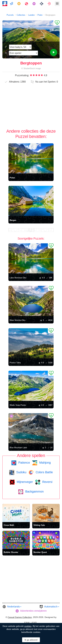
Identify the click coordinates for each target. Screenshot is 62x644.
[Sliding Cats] (46, 513)
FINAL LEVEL (30, 622)
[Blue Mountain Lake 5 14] (31, 428)
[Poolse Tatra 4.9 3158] (31, 343)
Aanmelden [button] (49, 3)
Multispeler (12, 3)
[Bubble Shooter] (16, 540)
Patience (23, 462)
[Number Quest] (46, 540)
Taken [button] (19, 3)
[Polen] (31, 158)
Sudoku (20, 472)
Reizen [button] (27, 3)
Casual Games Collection (20, 617)
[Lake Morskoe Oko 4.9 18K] (31, 258)
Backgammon (34, 491)
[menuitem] (12, 3)
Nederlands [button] (13, 606)
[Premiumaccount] (34, 3)
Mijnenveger (24, 481)
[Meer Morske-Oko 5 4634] (31, 301)
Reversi (46, 481)
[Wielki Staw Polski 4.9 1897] (31, 386)
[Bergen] (31, 201)
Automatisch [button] (50, 606)
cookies (27, 626)
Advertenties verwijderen (33, 611)
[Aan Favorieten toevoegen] (56, 23)
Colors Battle (44, 472)
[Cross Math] (16, 513)
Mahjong (44, 462)
